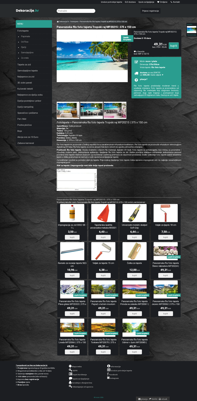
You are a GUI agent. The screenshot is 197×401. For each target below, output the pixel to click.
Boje (19, 131)
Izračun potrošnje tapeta (111, 2)
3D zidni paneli (24, 82)
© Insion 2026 (98, 397)
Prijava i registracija (150, 11)
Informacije (116, 367)
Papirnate (25, 36)
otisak (164, 399)
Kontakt (176, 2)
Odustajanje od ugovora (83, 387)
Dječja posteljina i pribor (29, 100)
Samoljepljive (27, 52)
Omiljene (163, 2)
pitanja (144, 399)
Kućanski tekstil (25, 88)
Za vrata (25, 58)
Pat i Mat (21, 119)
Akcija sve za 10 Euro (27, 137)
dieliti (154, 399)
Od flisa (24, 42)
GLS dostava (130, 2)
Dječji (23, 47)
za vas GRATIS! (152, 74)
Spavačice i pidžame (27, 113)
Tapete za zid (24, 64)
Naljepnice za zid (25, 76)
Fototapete (23, 30)
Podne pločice (24, 125)
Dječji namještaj (25, 106)
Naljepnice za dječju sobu (30, 94)
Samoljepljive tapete (27, 70)
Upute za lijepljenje (146, 2)
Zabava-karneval (25, 143)
